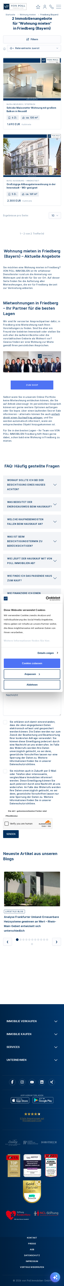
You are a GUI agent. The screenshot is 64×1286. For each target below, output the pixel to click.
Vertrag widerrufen (32, 1267)
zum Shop (32, 385)
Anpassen (30, 673)
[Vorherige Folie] (8, 80)
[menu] (58, 7)
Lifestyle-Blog (14, 912)
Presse (32, 1243)
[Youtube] (32, 1082)
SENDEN (10, 834)
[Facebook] (12, 1082)
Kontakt (32, 1237)
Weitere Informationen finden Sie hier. (27, 640)
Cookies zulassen (32, 663)
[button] (32, 484)
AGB (32, 1249)
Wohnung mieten (28, 14)
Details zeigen (46, 652)
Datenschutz (32, 1255)
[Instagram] (22, 1082)
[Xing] (51, 1082)
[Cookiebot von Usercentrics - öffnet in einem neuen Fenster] (46, 598)
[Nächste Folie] (55, 80)
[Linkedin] (42, 1082)
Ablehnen (32, 684)
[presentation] (32, 484)
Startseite (10, 14)
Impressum (32, 1261)
